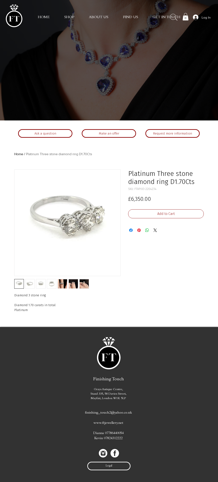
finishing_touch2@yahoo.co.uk (108, 413)
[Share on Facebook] (130, 230)
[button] (166, 17)
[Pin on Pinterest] (139, 230)
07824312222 (113, 438)
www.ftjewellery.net (108, 423)
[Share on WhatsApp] (147, 230)
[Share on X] (155, 230)
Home (18, 154)
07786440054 (114, 433)
